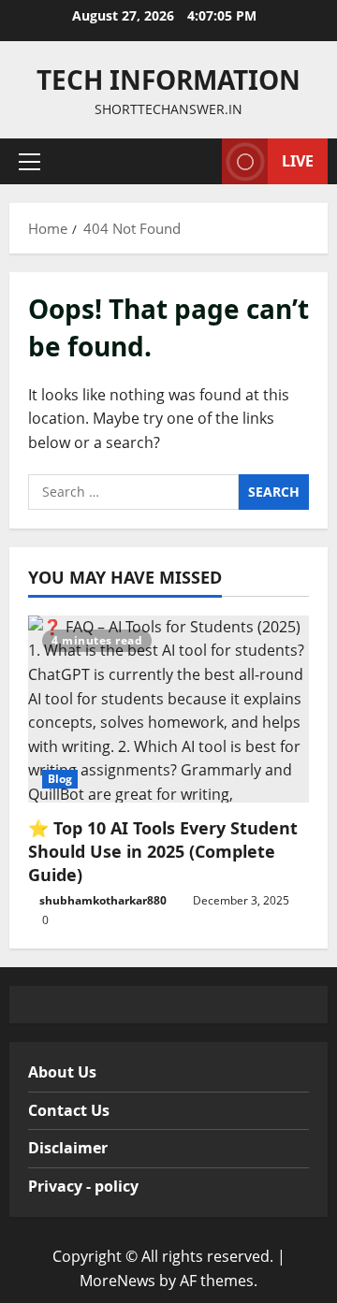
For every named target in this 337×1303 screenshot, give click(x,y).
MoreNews (117, 1280)
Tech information (168, 79)
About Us (62, 1072)
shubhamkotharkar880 (103, 900)
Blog (60, 779)
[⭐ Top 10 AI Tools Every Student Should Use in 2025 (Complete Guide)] (168, 709)
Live (298, 161)
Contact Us (69, 1110)
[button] (29, 161)
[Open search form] (198, 161)
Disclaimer (68, 1147)
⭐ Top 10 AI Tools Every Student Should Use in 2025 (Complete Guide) (163, 851)
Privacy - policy (83, 1186)
